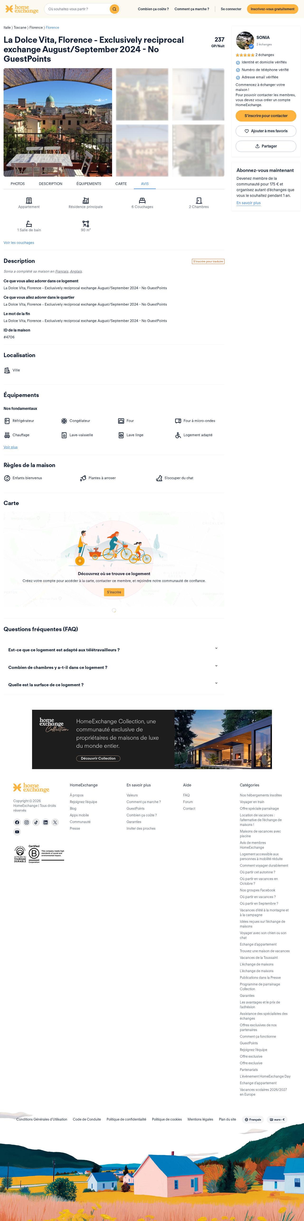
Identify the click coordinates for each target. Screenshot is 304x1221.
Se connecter (231, 9)
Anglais (76, 271)
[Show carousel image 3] (142, 150)
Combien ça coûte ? (153, 9)
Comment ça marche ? (192, 9)
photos (18, 184)
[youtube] (17, 832)
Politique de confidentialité (126, 1119)
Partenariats (249, 1070)
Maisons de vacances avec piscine (260, 833)
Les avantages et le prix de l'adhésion (260, 1004)
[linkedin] (45, 822)
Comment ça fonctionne (258, 1036)
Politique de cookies (167, 1119)
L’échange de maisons (257, 964)
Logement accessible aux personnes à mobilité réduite (261, 856)
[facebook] (17, 822)
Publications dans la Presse (260, 978)
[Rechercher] (114, 9)
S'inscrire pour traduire (208, 261)
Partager (269, 146)
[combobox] (82, 9)
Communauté (80, 822)
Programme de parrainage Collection (260, 986)
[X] (55, 822)
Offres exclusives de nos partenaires (258, 1027)
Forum (188, 802)
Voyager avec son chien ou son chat (263, 935)
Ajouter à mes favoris (269, 131)
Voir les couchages (19, 243)
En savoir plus (249, 203)
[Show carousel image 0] (58, 122)
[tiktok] (36, 822)
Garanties (134, 822)
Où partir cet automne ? (257, 872)
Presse (75, 828)
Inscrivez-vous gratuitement (272, 9)
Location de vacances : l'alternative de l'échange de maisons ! (261, 820)
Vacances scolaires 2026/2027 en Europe (263, 1092)
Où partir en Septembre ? (259, 903)
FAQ (186, 795)
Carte (121, 184)
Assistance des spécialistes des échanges (264, 1016)
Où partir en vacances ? (258, 897)
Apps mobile (79, 815)
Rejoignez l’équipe (83, 802)
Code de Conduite (87, 1119)
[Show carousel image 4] (198, 150)
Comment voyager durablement (264, 865)
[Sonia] (245, 40)
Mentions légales (200, 1119)
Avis (145, 184)
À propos (77, 795)
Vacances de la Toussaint (259, 958)
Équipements (88, 184)
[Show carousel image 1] (142, 94)
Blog (73, 808)
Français (61, 271)
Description (50, 184)
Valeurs (132, 795)
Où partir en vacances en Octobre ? (259, 881)
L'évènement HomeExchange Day (265, 1076)
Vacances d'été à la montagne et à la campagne (264, 912)
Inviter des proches (141, 828)
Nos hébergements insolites (261, 795)
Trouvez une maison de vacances (265, 951)
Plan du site (227, 1119)
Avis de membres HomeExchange (253, 845)
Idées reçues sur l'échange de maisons (262, 924)
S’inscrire (114, 592)
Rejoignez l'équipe (253, 1050)
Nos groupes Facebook (257, 890)
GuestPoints (136, 808)
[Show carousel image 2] (198, 94)
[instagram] (26, 822)
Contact (189, 808)
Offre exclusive (251, 1056)
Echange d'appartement (258, 944)
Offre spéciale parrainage (259, 808)
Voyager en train (252, 802)
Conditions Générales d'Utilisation (41, 1119)
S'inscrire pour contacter (266, 116)
